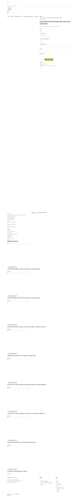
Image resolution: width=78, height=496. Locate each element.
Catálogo (58, 489)
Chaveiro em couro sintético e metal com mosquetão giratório (25, 413)
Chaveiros (44, 17)
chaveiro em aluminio (51, 65)
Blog (57, 486)
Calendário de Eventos (60, 487)
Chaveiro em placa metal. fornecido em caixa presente (23, 269)
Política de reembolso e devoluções (46, 482)
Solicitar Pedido (49, 59)
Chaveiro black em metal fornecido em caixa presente (23, 298)
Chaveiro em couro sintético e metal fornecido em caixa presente (26, 384)
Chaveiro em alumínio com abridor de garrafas (21, 355)
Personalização (59, 484)
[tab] (34, 212)
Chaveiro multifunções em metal (17, 471)
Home (41, 17)
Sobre (57, 482)
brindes (43, 65)
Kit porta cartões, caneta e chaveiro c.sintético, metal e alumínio (26, 327)
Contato (41, 484)
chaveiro (46, 65)
